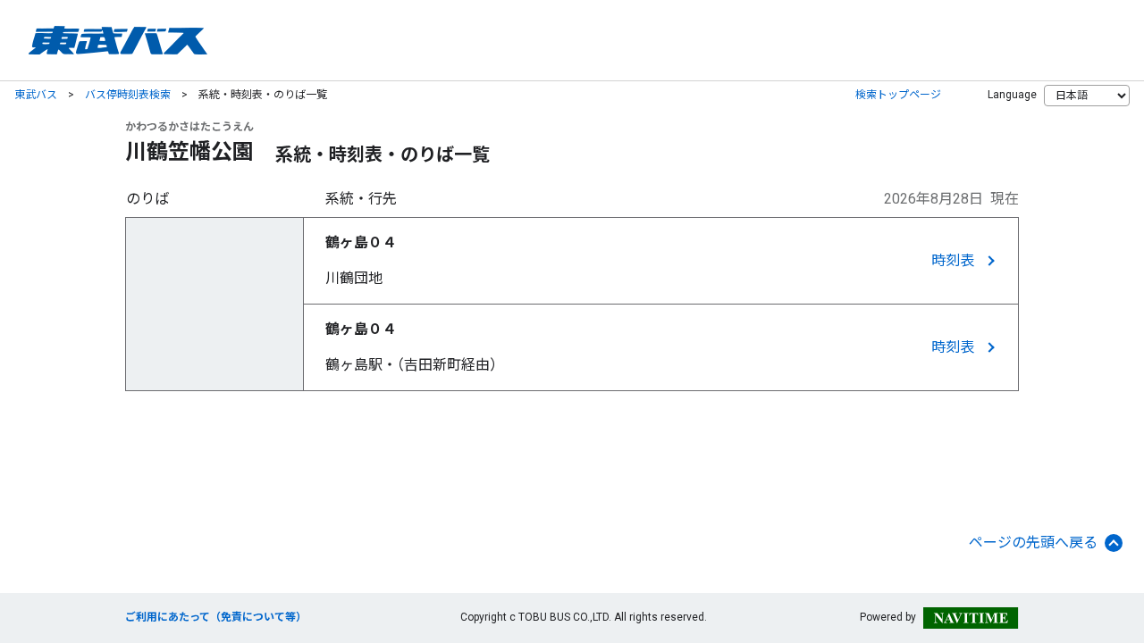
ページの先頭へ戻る (1033, 542)
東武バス (35, 94)
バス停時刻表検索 (128, 94)
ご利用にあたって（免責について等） (216, 617)
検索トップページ (898, 94)
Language (1012, 94)
